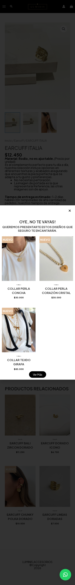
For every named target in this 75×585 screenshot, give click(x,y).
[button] (65, 574)
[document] (37, 292)
